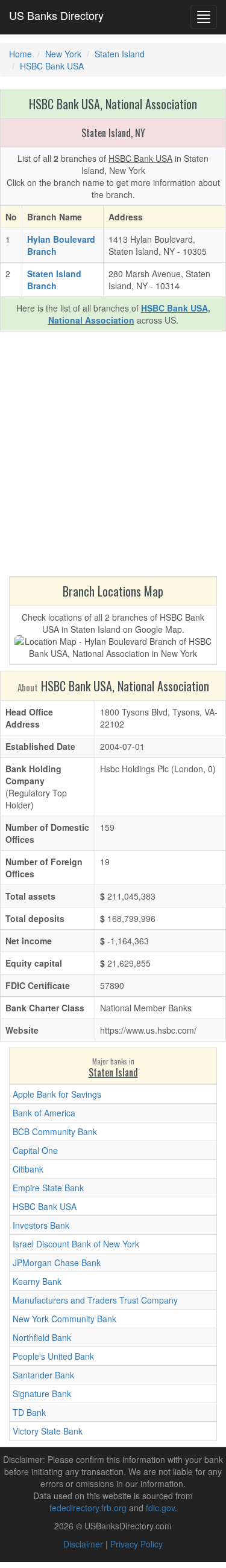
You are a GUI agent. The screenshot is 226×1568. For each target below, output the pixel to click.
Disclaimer (83, 1544)
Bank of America (44, 1113)
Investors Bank (41, 1225)
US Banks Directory (56, 15)
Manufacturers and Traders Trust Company (95, 1300)
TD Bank (29, 1412)
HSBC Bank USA (45, 1206)
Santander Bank (43, 1375)
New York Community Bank (64, 1319)
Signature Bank (42, 1393)
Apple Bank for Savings (57, 1094)
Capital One (35, 1150)
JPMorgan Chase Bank (57, 1262)
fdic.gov (160, 1508)
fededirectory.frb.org (88, 1508)
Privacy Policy (136, 1544)
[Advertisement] (113, 457)
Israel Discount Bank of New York (76, 1244)
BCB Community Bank (55, 1131)
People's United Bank (53, 1356)
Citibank (28, 1169)
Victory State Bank (48, 1431)
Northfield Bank (42, 1337)
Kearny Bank (37, 1281)
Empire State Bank (48, 1188)
